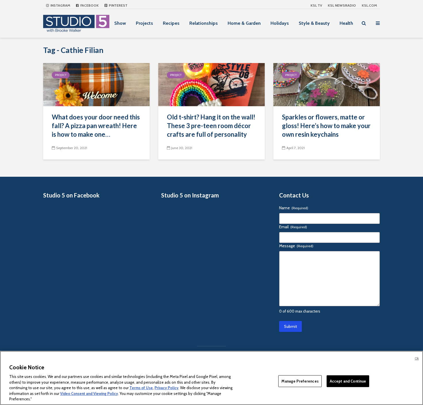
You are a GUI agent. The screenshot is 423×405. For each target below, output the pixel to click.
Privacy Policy (166, 387)
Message (296, 245)
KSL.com (369, 5)
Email (293, 226)
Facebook (89, 5)
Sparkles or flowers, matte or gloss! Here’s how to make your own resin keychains (326, 125)
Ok (417, 358)
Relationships (203, 23)
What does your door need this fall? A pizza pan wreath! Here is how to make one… (96, 125)
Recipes (171, 23)
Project (60, 75)
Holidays (279, 23)
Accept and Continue (348, 381)
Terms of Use (141, 387)
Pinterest (117, 5)
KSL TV (316, 5)
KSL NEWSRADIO (342, 5)
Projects (144, 23)
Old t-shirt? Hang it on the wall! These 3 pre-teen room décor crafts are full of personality (211, 125)
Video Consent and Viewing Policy (89, 393)
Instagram (59, 5)
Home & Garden (244, 23)
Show (120, 23)
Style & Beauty (314, 23)
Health (346, 23)
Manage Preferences (299, 381)
